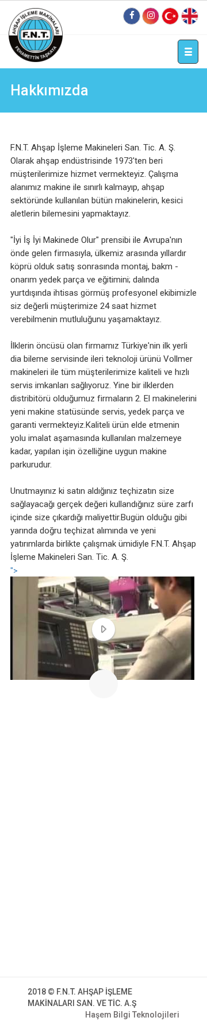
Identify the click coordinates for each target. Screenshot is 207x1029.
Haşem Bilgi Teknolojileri (132, 1014)
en (189, 16)
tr (170, 16)
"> (14, 570)
